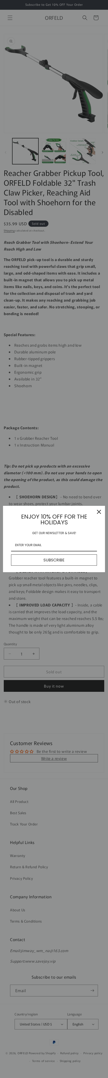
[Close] (99, 512)
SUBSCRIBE (54, 560)
